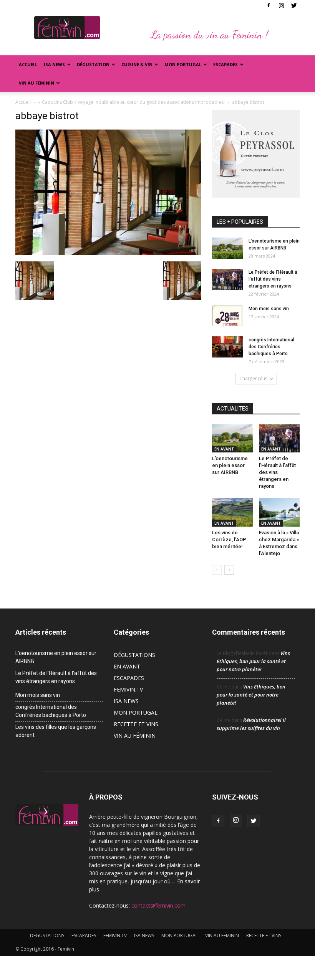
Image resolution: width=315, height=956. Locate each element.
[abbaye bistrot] (108, 253)
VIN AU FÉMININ (36, 83)
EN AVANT (224, 449)
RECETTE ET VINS (136, 724)
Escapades (225, 64)
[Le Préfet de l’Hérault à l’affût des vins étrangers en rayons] (227, 279)
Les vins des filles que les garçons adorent (55, 731)
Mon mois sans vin (269, 308)
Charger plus (253, 378)
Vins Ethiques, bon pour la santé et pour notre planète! (253, 661)
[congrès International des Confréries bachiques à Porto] (227, 346)
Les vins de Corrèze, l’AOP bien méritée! (229, 539)
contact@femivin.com (158, 905)
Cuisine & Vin (137, 64)
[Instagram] (281, 5)
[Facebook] (268, 5)
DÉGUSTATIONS (134, 654)
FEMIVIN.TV (128, 689)
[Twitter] (294, 5)
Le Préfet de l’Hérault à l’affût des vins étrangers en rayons (273, 279)
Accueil (28, 64)
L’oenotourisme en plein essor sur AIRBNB (230, 465)
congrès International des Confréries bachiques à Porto (271, 346)
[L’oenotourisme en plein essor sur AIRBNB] (227, 248)
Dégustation (93, 64)
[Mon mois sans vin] (227, 315)
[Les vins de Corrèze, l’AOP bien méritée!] (232, 512)
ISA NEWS (54, 64)
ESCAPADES (129, 678)
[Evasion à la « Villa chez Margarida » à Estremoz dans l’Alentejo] (279, 512)
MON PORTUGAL (182, 64)
